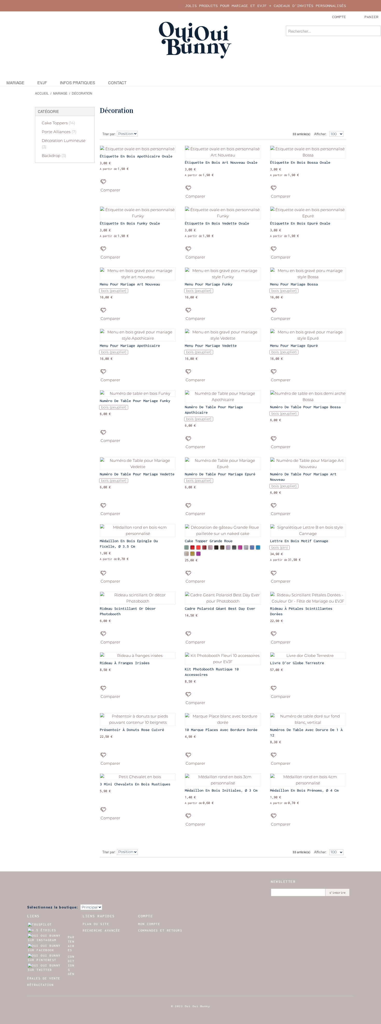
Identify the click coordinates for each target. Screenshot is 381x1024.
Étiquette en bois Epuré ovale (300, 223)
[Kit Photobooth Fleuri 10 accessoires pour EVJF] (223, 658)
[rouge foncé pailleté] (204, 547)
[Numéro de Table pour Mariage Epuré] (223, 463)
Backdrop (54, 155)
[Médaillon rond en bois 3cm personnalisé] (223, 780)
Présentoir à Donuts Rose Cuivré (132, 730)
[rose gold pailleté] (210, 547)
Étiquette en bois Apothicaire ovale (136, 156)
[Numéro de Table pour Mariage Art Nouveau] (308, 463)
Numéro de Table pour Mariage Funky (135, 401)
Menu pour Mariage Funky (208, 284)
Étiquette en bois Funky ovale (130, 223)
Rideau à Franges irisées (125, 663)
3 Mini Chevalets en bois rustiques (135, 784)
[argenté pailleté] (246, 547)
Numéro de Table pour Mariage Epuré (220, 474)
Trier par (108, 133)
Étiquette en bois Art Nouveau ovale (221, 162)
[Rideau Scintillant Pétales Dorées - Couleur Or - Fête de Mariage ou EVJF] (308, 598)
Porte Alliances (59, 131)
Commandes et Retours (160, 930)
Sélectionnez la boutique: (52, 907)
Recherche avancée (101, 930)
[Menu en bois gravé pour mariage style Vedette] (223, 335)
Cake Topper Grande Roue (208, 541)
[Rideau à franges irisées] (138, 655)
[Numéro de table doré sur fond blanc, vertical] (308, 719)
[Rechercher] (376, 31)
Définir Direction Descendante (143, 134)
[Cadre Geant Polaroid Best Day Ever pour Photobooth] (223, 598)
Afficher (320, 133)
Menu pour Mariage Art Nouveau (130, 284)
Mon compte (149, 924)
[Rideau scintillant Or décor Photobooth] (138, 598)
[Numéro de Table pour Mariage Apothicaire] (223, 396)
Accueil (42, 93)
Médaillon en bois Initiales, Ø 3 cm (221, 790)
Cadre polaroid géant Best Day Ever (220, 608)
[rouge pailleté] (192, 547)
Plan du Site (96, 924)
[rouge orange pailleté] (198, 547)
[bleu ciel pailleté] (258, 547)
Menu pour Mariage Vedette (211, 345)
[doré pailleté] (192, 553)
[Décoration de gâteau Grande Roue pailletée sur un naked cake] (223, 530)
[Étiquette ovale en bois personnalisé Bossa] (308, 152)
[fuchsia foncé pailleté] (198, 553)
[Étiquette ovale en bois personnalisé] (138, 149)
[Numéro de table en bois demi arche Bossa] (308, 396)
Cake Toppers (58, 122)
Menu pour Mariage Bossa (294, 284)
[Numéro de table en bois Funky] (138, 393)
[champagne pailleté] (186, 553)
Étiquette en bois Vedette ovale (217, 223)
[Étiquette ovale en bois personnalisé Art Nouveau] (223, 152)
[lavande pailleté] (228, 547)
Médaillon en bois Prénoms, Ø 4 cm (304, 790)
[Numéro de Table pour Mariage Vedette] (138, 463)
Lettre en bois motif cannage (299, 541)
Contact (117, 82)
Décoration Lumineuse (64, 143)
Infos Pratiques (77, 82)
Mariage (15, 82)
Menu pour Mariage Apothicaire (130, 345)
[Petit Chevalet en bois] (138, 777)
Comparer (110, 190)
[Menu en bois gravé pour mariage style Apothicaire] (138, 335)
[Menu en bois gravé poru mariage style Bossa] (308, 273)
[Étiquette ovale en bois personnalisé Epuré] (308, 212)
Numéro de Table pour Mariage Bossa (305, 407)
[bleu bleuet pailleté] (252, 547)
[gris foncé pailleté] (234, 547)
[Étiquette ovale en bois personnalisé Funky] (138, 212)
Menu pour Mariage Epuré (294, 345)
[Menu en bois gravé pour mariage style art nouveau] (138, 273)
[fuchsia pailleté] (240, 547)
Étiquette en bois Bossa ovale (300, 162)
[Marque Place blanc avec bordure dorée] (223, 719)
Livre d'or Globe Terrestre (297, 663)
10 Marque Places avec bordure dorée (221, 730)
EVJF (42, 82)
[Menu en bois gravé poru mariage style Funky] (223, 273)
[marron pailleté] (222, 547)
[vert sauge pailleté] (186, 547)
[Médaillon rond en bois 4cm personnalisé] (138, 530)
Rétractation (40, 984)
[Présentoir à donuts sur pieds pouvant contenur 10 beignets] (138, 719)
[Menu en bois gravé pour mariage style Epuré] (308, 335)
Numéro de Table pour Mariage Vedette (137, 474)
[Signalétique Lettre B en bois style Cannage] (308, 530)
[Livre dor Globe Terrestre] (308, 655)
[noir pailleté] (216, 547)
